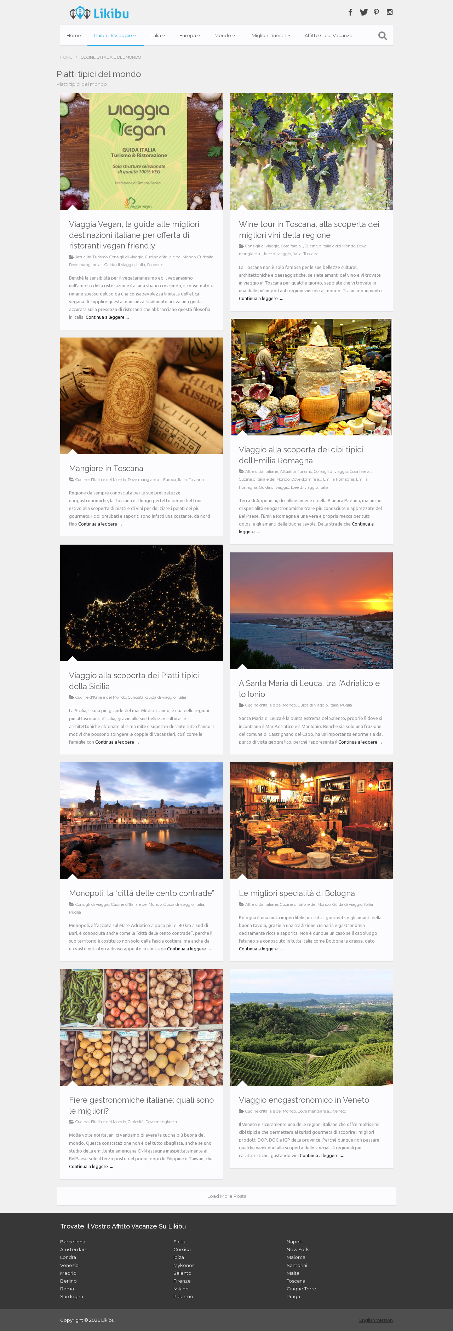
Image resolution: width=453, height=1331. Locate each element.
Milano (181, 1288)
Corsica (182, 1249)
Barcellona (72, 1241)
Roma (67, 1288)
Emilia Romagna (338, 479)
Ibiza (178, 1257)
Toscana (311, 253)
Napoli (294, 1241)
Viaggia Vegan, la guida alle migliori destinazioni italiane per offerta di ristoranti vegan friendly (134, 235)
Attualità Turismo (91, 256)
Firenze (182, 1281)
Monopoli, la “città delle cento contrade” (141, 893)
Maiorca (296, 1257)
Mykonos (183, 1265)
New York (298, 1249)
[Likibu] (99, 12)
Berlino (68, 1281)
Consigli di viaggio (126, 256)
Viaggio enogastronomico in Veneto (304, 1099)
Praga (293, 1296)
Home (74, 35)
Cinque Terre (301, 1288)
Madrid (68, 1273)
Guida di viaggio (113, 35)
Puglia (346, 705)
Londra (68, 1257)
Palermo (183, 1296)
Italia (155, 35)
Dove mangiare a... (86, 264)
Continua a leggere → (108, 317)
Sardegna (71, 1296)
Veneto (339, 1111)
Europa (187, 35)
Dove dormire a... (306, 479)
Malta (293, 1273)
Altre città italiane (261, 471)
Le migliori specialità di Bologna (297, 893)
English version (376, 1320)
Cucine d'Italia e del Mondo (170, 256)
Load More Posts (226, 1196)
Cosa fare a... (292, 246)
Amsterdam (73, 1249)
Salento (182, 1273)
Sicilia (180, 1241)
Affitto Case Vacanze (328, 35)
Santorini (297, 1265)
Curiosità (205, 256)
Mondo (222, 35)
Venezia (69, 1265)
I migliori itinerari (268, 35)
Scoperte (155, 264)
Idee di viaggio (277, 253)
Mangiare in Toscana (106, 468)
